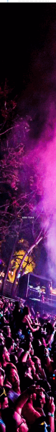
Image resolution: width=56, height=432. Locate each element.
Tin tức (43, 1)
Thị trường (35, 1)
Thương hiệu (31, 1)
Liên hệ (46, 1)
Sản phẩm (27, 1)
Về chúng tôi (23, 1)
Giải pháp (40, 1)
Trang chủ (19, 1)
